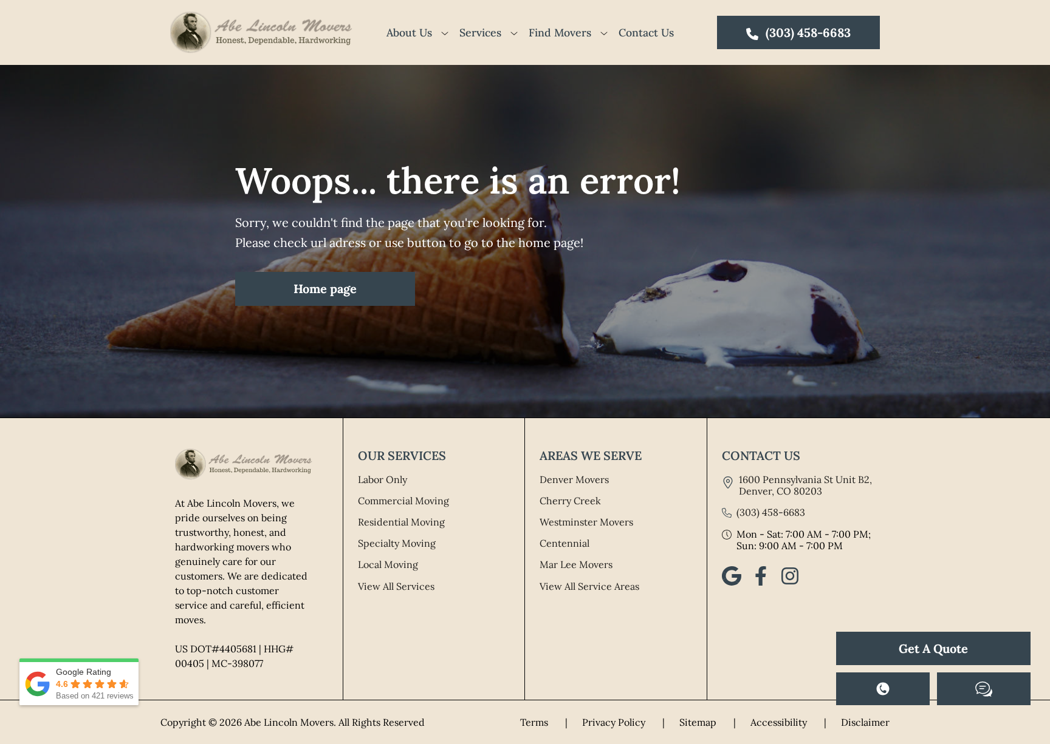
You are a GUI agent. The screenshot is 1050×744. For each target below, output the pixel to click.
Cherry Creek (570, 501)
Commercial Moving (403, 501)
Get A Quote (933, 648)
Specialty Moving (397, 543)
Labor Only (382, 479)
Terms (544, 722)
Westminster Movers (586, 522)
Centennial (564, 543)
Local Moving (388, 564)
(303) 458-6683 (770, 512)
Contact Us (646, 32)
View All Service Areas (589, 586)
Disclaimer (865, 722)
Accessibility (788, 722)
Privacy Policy (623, 722)
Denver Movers (574, 479)
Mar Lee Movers (576, 564)
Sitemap (707, 722)
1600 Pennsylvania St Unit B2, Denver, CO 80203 (805, 485)
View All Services (396, 586)
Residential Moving (401, 522)
